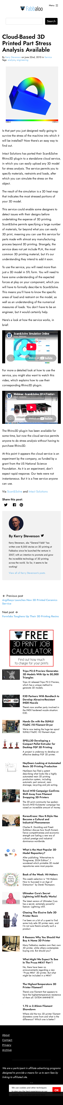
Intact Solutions (38, 491)
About (6, 1035)
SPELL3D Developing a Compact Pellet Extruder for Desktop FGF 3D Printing (39, 744)
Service (48, 57)
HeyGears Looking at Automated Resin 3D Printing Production (42, 764)
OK (57, 1090)
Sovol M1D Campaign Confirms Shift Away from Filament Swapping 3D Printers (41, 794)
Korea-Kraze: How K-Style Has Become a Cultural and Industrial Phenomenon (40, 819)
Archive (7, 1050)
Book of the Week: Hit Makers (40, 874)
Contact (7, 1040)
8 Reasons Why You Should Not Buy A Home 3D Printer (41, 938)
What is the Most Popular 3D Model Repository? (39, 851)
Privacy (6, 1045)
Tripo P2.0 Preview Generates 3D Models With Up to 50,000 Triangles (41, 674)
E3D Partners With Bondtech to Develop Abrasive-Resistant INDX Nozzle (41, 699)
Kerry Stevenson (13, 57)
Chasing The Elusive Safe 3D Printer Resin (40, 914)
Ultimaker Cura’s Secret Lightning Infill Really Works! (40, 894)
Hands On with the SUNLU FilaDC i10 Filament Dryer (38, 723)
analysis (11, 60)
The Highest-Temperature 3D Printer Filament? (39, 985)
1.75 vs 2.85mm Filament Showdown (37, 1007)
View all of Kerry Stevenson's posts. (27, 573)
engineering (22, 60)
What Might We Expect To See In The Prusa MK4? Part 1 (40, 960)
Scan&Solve (14, 491)
